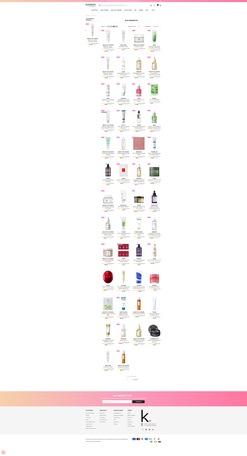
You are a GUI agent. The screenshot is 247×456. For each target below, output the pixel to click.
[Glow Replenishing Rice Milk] (123, 143)
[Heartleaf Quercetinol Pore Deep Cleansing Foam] (154, 36)
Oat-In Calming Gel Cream (139, 234)
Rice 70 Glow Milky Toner (154, 260)
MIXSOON (123, 339)
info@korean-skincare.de (151, 425)
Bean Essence (123, 340)
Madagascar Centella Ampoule (139, 74)
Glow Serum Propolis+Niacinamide (92, 40)
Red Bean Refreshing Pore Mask (108, 260)
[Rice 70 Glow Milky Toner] (154, 250)
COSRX (139, 125)
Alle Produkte (93, 15)
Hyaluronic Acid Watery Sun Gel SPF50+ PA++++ (139, 287)
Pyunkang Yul (154, 339)
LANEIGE (154, 285)
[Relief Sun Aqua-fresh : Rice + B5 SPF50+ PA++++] (108, 116)
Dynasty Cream (139, 46)
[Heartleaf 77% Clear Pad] (154, 170)
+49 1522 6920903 (152, 423)
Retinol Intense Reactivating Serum (154, 207)
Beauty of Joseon (92, 38)
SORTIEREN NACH (148, 26)
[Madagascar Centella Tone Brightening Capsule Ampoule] (154, 223)
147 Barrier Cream (108, 367)
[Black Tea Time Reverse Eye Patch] (154, 330)
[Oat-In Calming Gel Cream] (139, 223)
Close (160, 1)
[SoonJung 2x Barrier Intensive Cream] (154, 303)
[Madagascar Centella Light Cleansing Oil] (139, 170)
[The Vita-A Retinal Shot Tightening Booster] (123, 277)
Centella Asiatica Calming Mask (108, 314)
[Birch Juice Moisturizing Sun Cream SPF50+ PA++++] (154, 143)
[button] (86, 30)
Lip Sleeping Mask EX (154, 287)
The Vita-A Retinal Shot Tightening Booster (123, 287)
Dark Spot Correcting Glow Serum (123, 127)
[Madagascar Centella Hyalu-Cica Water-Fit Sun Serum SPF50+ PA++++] (123, 90)
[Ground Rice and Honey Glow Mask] (108, 197)
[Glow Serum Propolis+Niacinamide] (92, 30)
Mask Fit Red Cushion (108, 287)
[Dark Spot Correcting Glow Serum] (123, 116)
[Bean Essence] (123, 330)
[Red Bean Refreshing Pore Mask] (108, 250)
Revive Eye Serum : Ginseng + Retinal (108, 74)
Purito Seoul (139, 232)
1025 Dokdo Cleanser (123, 207)
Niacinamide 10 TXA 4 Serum (138, 100)
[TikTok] (149, 429)
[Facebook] (142, 429)
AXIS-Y (123, 125)
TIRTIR (123, 258)
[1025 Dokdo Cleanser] (123, 197)
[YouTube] (153, 429)
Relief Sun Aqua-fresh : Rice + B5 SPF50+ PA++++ (108, 127)
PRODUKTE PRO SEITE (132, 26)
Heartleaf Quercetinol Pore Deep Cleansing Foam (154, 47)
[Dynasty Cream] (139, 36)
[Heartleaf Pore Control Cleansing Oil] (123, 63)
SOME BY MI (154, 205)
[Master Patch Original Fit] (123, 170)
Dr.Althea (123, 45)
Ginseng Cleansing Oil (123, 367)
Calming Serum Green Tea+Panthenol (139, 341)
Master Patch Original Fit (123, 180)
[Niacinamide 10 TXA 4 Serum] (139, 90)
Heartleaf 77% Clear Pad (154, 180)
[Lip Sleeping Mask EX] (154, 277)
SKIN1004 (139, 72)
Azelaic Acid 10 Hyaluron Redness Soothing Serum (154, 127)
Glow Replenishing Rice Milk (123, 154)
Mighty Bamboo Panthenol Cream (123, 314)
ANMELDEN (138, 401)
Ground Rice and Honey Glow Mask (108, 207)
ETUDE (154, 312)
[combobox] (114, 5)
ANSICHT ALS (103, 26)
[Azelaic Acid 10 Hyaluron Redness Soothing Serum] (154, 116)
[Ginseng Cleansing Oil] (123, 357)
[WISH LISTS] (154, 5)
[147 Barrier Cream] (108, 357)
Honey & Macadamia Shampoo (108, 180)
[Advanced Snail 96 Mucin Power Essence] (139, 116)
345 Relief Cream (123, 46)
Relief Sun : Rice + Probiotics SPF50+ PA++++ (108, 47)
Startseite (88, 15)
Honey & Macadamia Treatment (139, 260)
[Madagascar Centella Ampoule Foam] (108, 330)
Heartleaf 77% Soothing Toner (108, 100)
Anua (154, 45)
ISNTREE (139, 285)
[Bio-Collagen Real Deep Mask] (139, 143)
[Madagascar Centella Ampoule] (139, 63)
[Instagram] (146, 429)
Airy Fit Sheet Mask (154, 100)
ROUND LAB (154, 152)
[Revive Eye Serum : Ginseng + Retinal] (108, 63)
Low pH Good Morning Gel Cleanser (123, 234)
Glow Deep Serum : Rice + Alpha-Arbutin (108, 234)
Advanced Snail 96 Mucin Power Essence (139, 127)
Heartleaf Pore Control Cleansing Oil (123, 74)
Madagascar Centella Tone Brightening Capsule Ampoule (154, 234)
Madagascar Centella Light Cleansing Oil (139, 180)
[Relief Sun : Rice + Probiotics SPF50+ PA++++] (108, 36)
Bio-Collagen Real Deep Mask (139, 154)
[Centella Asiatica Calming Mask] (108, 303)
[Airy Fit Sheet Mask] (154, 90)
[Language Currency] (160, 5)
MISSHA (154, 98)
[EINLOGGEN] (151, 5)
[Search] (113, 5)
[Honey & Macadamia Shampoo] (108, 170)
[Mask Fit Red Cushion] (108, 277)
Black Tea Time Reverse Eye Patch (154, 341)
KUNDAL (108, 178)
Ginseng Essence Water (139, 313)
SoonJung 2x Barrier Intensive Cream (154, 314)
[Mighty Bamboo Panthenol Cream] (123, 303)
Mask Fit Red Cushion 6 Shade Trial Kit (123, 260)
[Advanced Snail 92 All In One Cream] (139, 197)
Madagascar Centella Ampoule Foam (108, 341)
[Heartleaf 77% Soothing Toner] (108, 90)
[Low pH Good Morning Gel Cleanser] (123, 223)
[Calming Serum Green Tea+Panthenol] (139, 330)
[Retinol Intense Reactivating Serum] (154, 197)
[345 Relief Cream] (123, 36)
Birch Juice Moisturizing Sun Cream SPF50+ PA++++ (154, 154)
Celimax (123, 285)
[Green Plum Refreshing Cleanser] (108, 143)
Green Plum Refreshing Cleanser (108, 154)
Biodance (139, 152)
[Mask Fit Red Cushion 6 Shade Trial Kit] (123, 250)
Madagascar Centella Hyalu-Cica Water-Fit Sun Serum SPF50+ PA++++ (123, 100)
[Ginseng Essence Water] (139, 303)
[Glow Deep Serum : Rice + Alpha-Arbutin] (108, 223)
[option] (92, 34)
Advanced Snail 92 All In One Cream (139, 207)
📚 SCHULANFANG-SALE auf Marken (124, 1)
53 (133, 379)
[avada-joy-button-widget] (3, 452)
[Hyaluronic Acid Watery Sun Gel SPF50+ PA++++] (139, 277)
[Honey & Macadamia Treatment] (139, 250)
